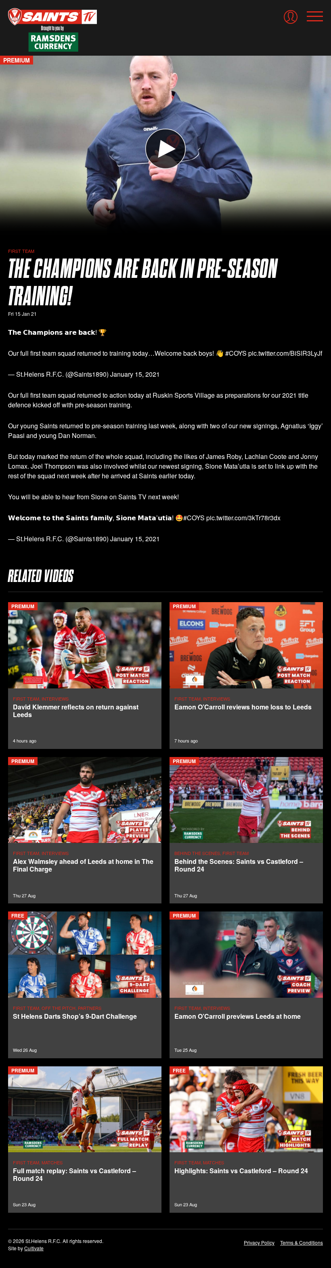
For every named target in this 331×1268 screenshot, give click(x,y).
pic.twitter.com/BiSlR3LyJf (285, 353)
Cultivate (34, 1248)
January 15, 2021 (135, 374)
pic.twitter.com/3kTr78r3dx (243, 517)
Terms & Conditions (301, 1242)
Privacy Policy (259, 1242)
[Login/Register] (291, 17)
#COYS (236, 353)
